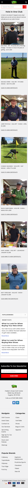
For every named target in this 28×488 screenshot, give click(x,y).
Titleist (17, 468)
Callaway (5, 457)
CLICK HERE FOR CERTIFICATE (9, 299)
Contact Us (5, 424)
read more (5, 336)
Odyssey (4, 463)
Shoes (18, 424)
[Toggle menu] (2, 2)
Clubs (17, 417)
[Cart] (26, 2)
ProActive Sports (20, 462)
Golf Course (6, 417)
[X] (10, 402)
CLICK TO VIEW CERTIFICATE (9, 88)
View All (17, 471)
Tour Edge (5, 466)
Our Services (6, 427)
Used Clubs (5, 420)
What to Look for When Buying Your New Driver (12, 325)
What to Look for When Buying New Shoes (12, 341)
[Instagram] (17, 402)
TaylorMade (5, 460)
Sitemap (4, 445)
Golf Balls (19, 420)
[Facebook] (14, 402)
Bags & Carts (20, 427)
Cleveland (18, 465)
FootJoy (4, 469)
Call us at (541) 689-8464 (14, 398)
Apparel (18, 430)
